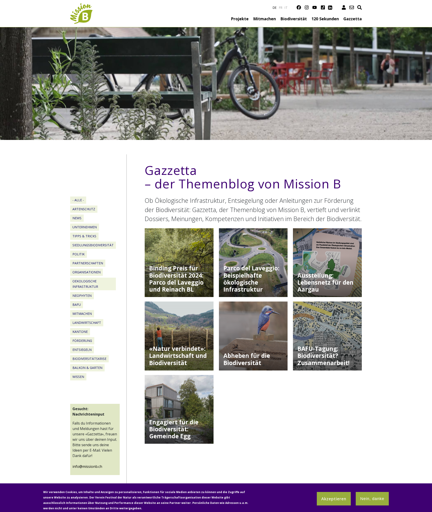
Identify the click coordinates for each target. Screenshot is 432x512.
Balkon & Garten (87, 368)
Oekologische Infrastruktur (85, 284)
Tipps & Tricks (84, 236)
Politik (78, 254)
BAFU (76, 304)
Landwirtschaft (86, 322)
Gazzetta (352, 18)
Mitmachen (264, 18)
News (76, 218)
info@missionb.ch (87, 466)
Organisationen (86, 272)
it (286, 7)
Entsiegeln (82, 349)
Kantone (80, 331)
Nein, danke (372, 498)
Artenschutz (83, 209)
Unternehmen (84, 227)
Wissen (78, 377)
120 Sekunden (325, 18)
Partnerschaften (87, 263)
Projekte (240, 18)
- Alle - (78, 200)
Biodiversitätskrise (89, 359)
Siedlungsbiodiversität (93, 245)
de (275, 7)
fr (281, 7)
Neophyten (82, 295)
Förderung (82, 340)
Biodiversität (293, 18)
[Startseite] (81, 6)
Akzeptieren (333, 498)
